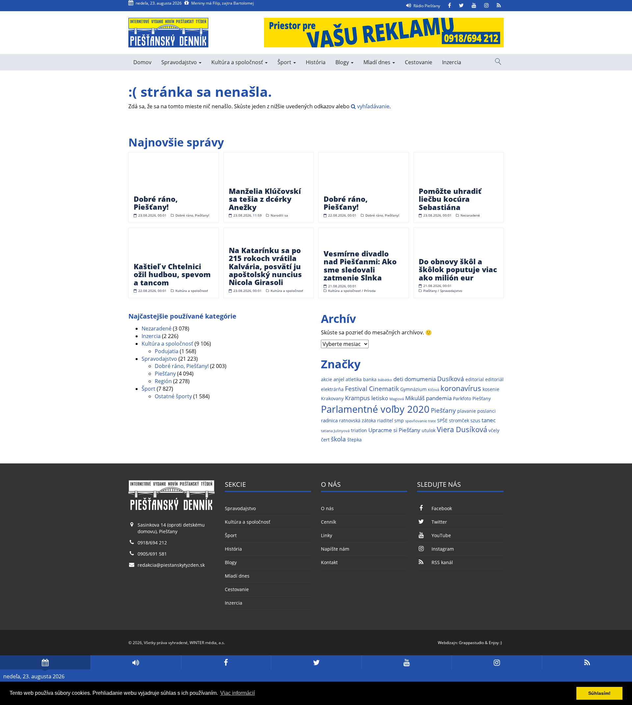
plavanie (466, 411)
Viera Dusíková (462, 429)
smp (399, 421)
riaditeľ (385, 421)
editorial (474, 379)
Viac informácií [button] (237, 693)
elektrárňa (332, 389)
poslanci (486, 411)
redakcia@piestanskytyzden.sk (171, 565)
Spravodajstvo (179, 62)
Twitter (439, 522)
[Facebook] (449, 5)
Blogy (342, 62)
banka (370, 379)
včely (493, 430)
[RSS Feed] (499, 5)
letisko (379, 398)
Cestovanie (418, 62)
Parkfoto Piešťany (472, 399)
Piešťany (165, 373)
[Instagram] (486, 5)
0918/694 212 (152, 542)
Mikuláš (415, 398)
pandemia (439, 398)
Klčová (433, 389)
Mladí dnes (377, 62)
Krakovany (332, 399)
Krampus (357, 398)
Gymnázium (413, 389)
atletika (354, 379)
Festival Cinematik (372, 388)
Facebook (442, 508)
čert (325, 439)
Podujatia (166, 351)
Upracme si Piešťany (394, 430)
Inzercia (451, 62)
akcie (326, 379)
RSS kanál (442, 562)
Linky (326, 535)
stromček (459, 421)
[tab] (45, 662)
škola (338, 438)
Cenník (328, 522)
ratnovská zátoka (357, 421)
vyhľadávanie (372, 106)
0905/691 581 (152, 554)
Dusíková (450, 378)
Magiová (396, 399)
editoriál (494, 379)
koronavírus (460, 388)
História (316, 62)
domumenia (420, 379)
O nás (327, 508)
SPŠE (442, 421)
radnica (329, 420)
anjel (338, 379)
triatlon (359, 430)
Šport (285, 62)
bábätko (385, 380)
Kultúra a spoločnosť (237, 62)
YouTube (441, 535)
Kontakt (329, 562)
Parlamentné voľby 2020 (375, 409)
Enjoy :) (495, 642)
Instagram (443, 549)
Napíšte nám (335, 549)
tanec (489, 420)
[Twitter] (461, 5)
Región (163, 381)
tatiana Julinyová (335, 431)
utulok (428, 430)
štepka (354, 440)
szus (475, 420)
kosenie (491, 389)
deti (398, 379)
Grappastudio (471, 642)
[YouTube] (474, 5)
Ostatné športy (173, 396)
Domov (142, 62)
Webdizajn (447, 642)
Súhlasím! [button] (599, 693)
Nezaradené (156, 328)
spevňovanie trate (420, 421)
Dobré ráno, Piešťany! (182, 366)
